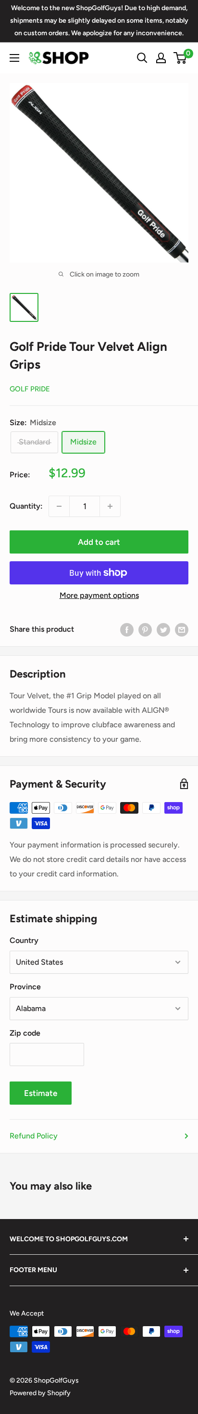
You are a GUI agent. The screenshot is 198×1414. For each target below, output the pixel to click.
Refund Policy (34, 1135)
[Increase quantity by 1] (110, 506)
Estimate (40, 1093)
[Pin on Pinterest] (145, 629)
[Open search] (142, 58)
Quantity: (26, 506)
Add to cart (99, 542)
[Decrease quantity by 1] (59, 506)
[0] (180, 58)
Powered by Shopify (40, 1393)
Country (24, 940)
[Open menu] (14, 58)
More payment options (99, 595)
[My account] (161, 58)
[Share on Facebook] (127, 629)
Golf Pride (30, 389)
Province (25, 986)
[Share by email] (181, 629)
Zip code (25, 1033)
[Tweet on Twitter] (163, 629)
